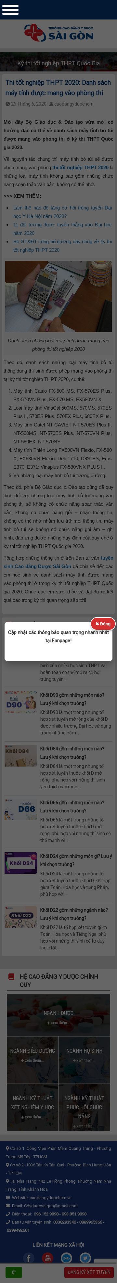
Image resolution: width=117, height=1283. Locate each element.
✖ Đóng (103, 623)
